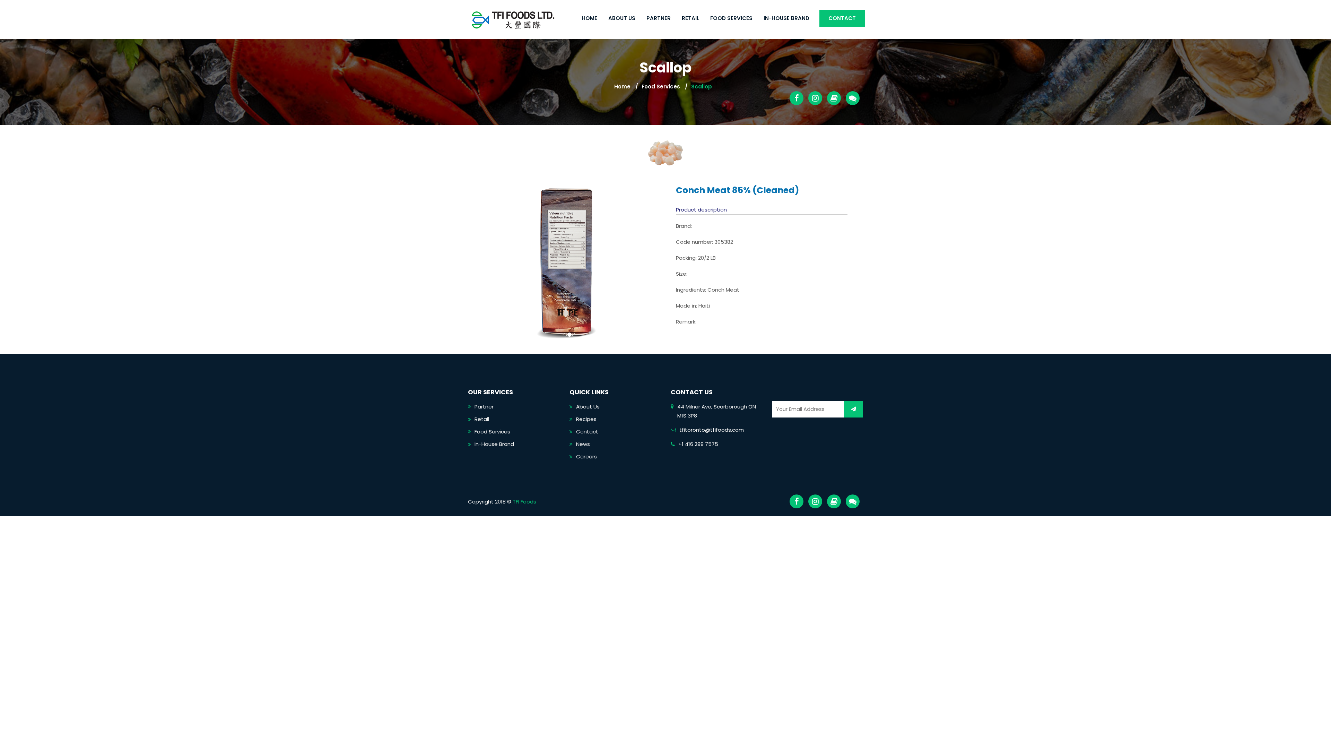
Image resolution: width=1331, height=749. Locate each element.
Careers (586, 456)
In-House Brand (786, 18)
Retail (690, 18)
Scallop (701, 86)
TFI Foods (524, 501)
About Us (621, 18)
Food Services (731, 18)
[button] (492, 262)
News (583, 444)
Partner (658, 18)
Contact (842, 18)
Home (589, 18)
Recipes (586, 419)
